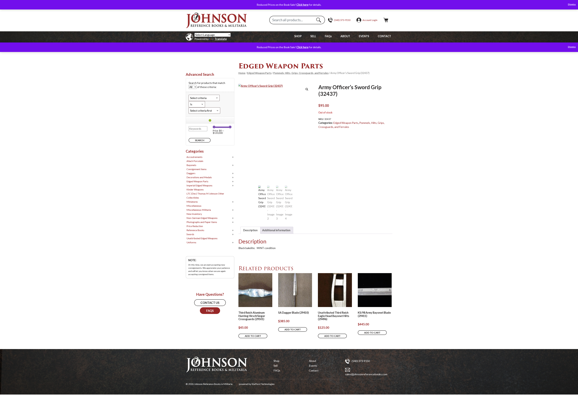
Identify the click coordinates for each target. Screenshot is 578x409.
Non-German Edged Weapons (202, 217)
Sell (275, 365)
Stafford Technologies (263, 383)
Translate (221, 39)
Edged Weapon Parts (259, 73)
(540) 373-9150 (360, 360)
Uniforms (191, 242)
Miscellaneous (193, 205)
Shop (276, 360)
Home (241, 73)
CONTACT (384, 36)
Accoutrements (194, 156)
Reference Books (195, 230)
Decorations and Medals (199, 177)
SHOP (298, 36)
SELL (313, 36)
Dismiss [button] (572, 4)
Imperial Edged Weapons (199, 185)
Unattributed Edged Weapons (202, 238)
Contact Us (209, 302)
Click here (302, 4)
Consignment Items (196, 169)
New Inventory (194, 213)
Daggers (190, 173)
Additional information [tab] (276, 230)
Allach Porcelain (194, 161)
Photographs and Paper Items (201, 222)
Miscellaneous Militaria (198, 209)
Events (313, 365)
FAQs (328, 36)
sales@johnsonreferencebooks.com (366, 374)
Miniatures (192, 201)
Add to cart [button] (253, 335)
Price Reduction (194, 226)
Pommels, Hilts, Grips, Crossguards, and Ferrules (301, 73)
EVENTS (364, 36)
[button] (307, 89)
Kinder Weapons (195, 189)
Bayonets (191, 165)
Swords (190, 234)
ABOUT (345, 36)
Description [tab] (250, 230)
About (312, 360)
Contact (314, 370)
